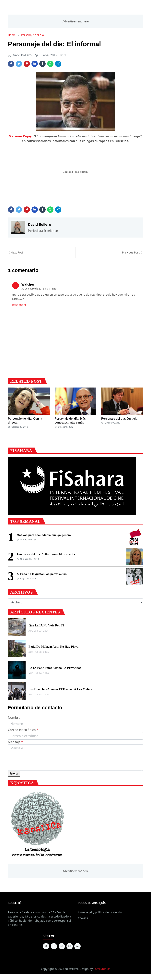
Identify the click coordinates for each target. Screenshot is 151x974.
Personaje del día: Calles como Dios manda (46, 554)
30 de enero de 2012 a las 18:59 (38, 288)
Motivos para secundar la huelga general (44, 534)
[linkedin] (77, 946)
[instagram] (62, 946)
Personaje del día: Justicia (119, 418)
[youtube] (69, 946)
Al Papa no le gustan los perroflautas (42, 573)
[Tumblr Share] (42, 64)
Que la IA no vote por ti (46, 625)
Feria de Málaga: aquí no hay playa (53, 646)
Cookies (83, 918)
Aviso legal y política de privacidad (100, 912)
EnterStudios (101, 969)
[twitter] (46, 946)
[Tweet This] (19, 64)
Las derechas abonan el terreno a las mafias (60, 689)
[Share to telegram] (58, 64)
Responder (19, 305)
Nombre (14, 717)
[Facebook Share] (11, 64)
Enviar (14, 773)
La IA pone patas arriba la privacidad (55, 668)
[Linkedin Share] (34, 64)
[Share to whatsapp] (50, 64)
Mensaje (15, 742)
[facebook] (54, 946)
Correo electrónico (23, 730)
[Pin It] (27, 64)
